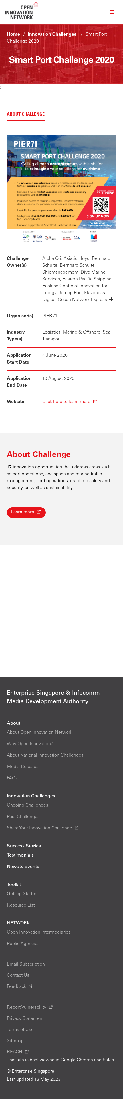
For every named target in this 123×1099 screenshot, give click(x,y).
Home (13, 34)
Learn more (22, 512)
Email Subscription (26, 964)
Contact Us (18, 975)
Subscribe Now (60, 1087)
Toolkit (14, 885)
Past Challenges (23, 817)
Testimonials (20, 855)
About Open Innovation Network (39, 732)
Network (18, 923)
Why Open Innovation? (30, 744)
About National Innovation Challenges (45, 755)
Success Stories (24, 846)
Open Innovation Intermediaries (39, 932)
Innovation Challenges (52, 34)
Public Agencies (23, 944)
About (13, 723)
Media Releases (23, 767)
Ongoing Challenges (27, 805)
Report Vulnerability (26, 1007)
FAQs (12, 778)
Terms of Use (20, 1030)
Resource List (21, 905)
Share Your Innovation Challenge (39, 828)
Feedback (16, 986)
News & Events (23, 867)
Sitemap (15, 1041)
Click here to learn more (66, 402)
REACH (14, 1052)
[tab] (26, 115)
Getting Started (22, 894)
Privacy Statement (25, 1018)
